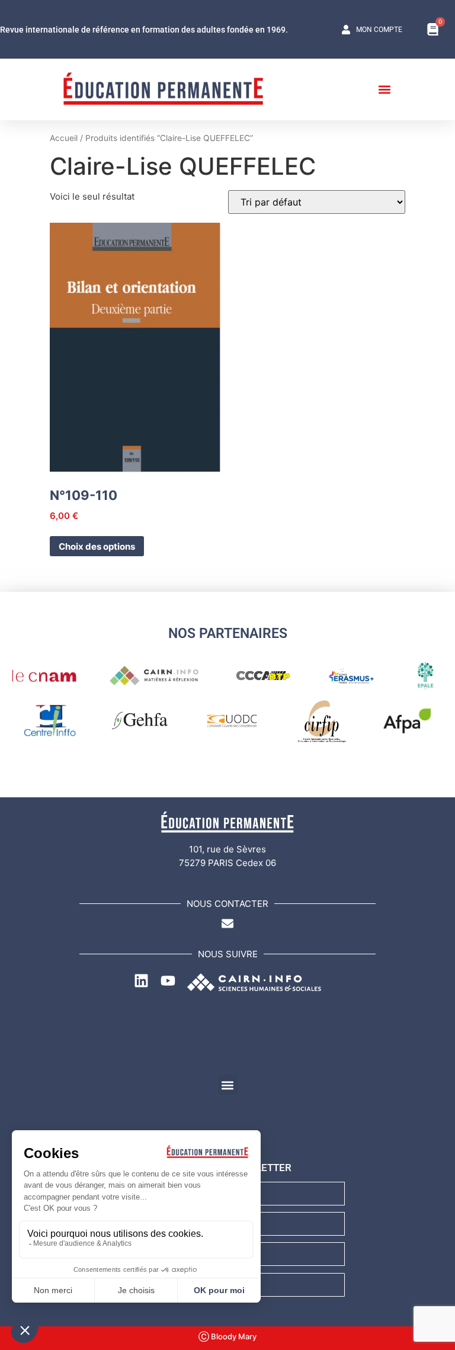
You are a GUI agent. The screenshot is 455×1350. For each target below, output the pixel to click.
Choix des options (97, 546)
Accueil (64, 138)
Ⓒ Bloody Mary (227, 1336)
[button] (384, 89)
